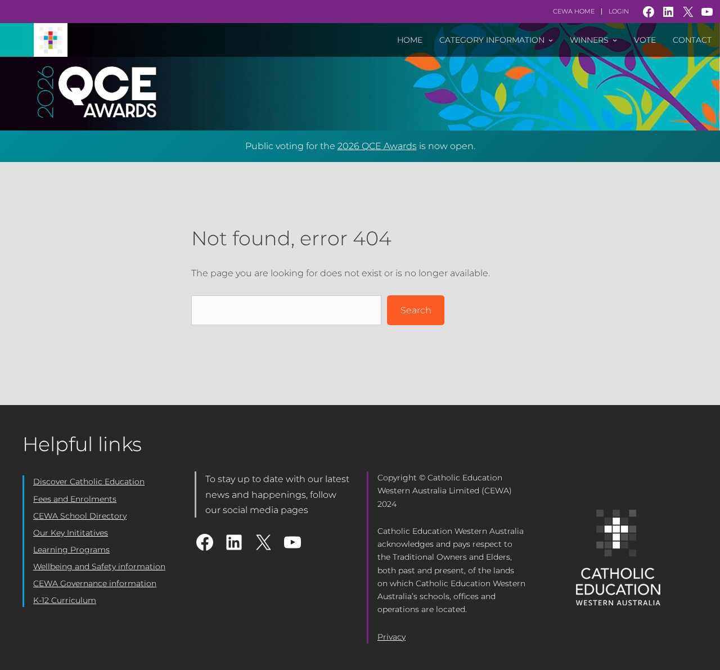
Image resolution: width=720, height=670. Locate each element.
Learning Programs (71, 549)
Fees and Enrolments (74, 498)
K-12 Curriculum (64, 600)
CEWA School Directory (80, 515)
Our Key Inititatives (70, 532)
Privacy (391, 636)
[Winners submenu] (615, 40)
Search (415, 310)
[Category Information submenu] (550, 40)
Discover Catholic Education (89, 481)
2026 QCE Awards (377, 146)
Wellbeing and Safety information (99, 566)
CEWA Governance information (94, 583)
